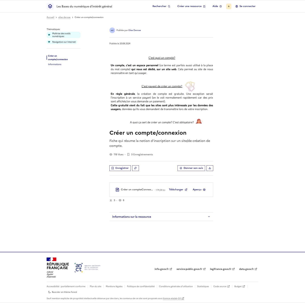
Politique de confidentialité (141, 286)
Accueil (50, 17)
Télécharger (176, 189)
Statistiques (203, 286)
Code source (219, 286)
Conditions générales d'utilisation (176, 286)
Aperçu (197, 189)
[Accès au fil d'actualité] (228, 6)
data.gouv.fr (246, 269)
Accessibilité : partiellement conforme (66, 286)
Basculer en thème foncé (64, 292)
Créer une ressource (189, 6)
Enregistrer (122, 168)
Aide (215, 6)
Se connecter (248, 6)
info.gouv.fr (162, 269)
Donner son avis (193, 168)
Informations (54, 64)
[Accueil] (87, 267)
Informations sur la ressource (131, 217)
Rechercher (159, 6)
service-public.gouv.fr (189, 269)
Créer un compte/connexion (58, 57)
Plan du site (95, 286)
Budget (238, 286)
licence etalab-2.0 (172, 298)
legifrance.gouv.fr (220, 269)
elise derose (64, 17)
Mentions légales (114, 286)
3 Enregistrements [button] (142, 154)
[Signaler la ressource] (210, 168)
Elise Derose (134, 30)
